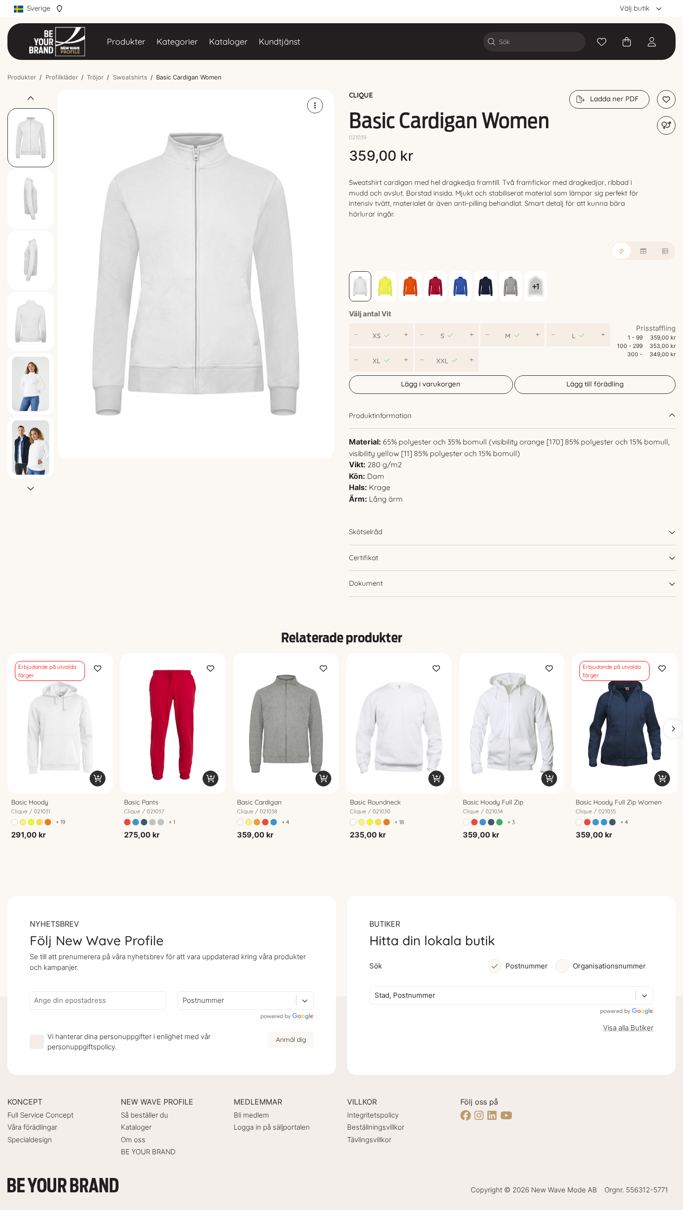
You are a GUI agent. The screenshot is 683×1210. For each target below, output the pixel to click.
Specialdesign (29, 1139)
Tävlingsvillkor (369, 1139)
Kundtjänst (279, 41)
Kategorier (177, 41)
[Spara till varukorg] (97, 778)
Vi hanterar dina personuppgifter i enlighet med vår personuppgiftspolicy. (128, 1042)
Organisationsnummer (609, 965)
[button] (196, 274)
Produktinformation (380, 415)
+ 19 (61, 821)
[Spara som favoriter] (602, 42)
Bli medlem (251, 1115)
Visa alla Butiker (628, 1027)
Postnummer (527, 965)
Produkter (126, 41)
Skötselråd (365, 531)
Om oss (133, 1139)
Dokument (366, 583)
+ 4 (285, 821)
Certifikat (363, 557)
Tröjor (95, 77)
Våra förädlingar (32, 1127)
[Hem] (57, 41)
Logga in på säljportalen (272, 1127)
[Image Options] (315, 105)
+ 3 (511, 821)
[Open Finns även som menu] (666, 125)
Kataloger (228, 41)
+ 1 (172, 821)
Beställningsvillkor (375, 1127)
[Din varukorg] (627, 42)
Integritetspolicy (373, 1115)
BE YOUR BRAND (148, 1151)
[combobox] (183, 1000)
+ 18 (399, 821)
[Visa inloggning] (652, 42)
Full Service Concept (40, 1115)
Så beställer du (144, 1115)
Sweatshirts (130, 77)
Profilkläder (62, 77)
